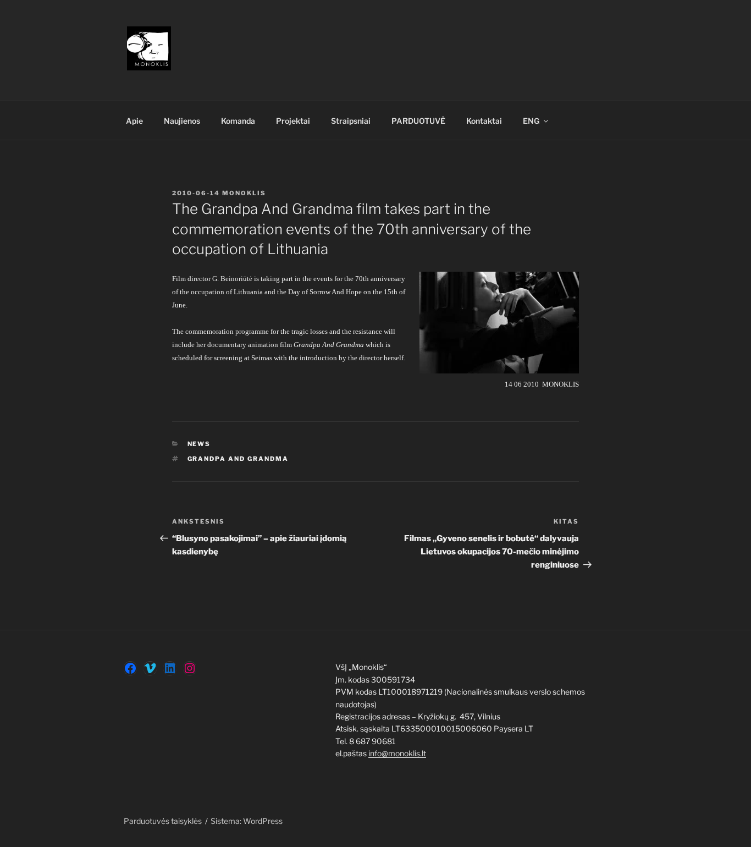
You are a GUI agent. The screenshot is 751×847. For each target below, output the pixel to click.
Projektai (293, 120)
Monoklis (244, 193)
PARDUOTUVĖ (418, 120)
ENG (531, 120)
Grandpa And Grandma (238, 459)
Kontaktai (484, 120)
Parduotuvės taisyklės (163, 821)
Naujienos (182, 120)
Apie (134, 120)
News (199, 444)
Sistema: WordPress (247, 821)
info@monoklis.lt (397, 753)
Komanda (238, 120)
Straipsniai (351, 120)
